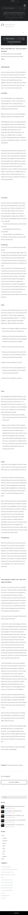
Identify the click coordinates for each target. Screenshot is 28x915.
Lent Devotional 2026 (7, 890)
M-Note (3, 893)
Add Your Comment (14, 782)
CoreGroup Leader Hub (7, 872)
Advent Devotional (6, 867)
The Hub (3, 898)
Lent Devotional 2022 (7, 880)
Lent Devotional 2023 (7, 882)
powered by (14, 913)
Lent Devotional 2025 (7, 887)
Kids (2, 877)
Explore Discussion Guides (8, 874)
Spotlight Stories (5, 895)
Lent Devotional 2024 (7, 885)
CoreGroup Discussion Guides (15, 765)
